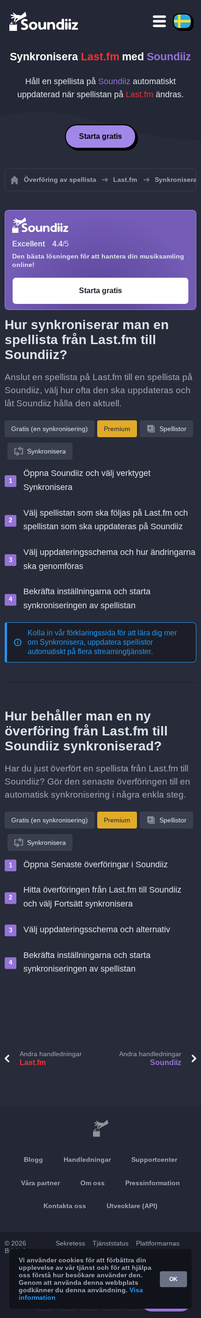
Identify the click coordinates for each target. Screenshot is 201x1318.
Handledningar (87, 1159)
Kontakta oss (64, 1206)
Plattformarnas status (157, 1246)
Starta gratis (100, 136)
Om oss (92, 1183)
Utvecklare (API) (132, 1206)
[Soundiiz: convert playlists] (100, 1128)
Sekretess (70, 1243)
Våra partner (40, 1183)
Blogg (33, 1159)
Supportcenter (154, 1159)
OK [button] (173, 1279)
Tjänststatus (111, 1243)
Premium (117, 428)
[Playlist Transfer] (44, 21)
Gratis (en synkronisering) (49, 428)
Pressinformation (152, 1183)
